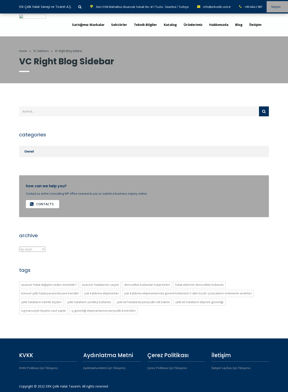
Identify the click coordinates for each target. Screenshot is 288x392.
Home (23, 51)
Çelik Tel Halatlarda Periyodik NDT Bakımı (143, 302)
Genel (29, 151)
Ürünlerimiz (193, 24)
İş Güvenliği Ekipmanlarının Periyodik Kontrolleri (104, 311)
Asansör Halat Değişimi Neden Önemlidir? (48, 285)
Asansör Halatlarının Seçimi (100, 285)
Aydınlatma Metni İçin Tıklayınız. (104, 368)
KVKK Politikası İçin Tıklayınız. (38, 368)
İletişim (255, 24)
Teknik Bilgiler (145, 24)
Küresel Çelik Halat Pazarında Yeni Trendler (50, 293)
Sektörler (119, 24)
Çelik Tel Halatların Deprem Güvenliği (199, 302)
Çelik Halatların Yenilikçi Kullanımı (89, 302)
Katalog (170, 24)
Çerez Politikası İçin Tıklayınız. (167, 368)
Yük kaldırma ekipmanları (101, 293)
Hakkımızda (218, 24)
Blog (239, 24)
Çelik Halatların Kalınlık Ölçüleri (41, 302)
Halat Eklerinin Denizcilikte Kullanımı (199, 285)
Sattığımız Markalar (88, 24)
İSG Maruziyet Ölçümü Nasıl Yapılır (43, 311)
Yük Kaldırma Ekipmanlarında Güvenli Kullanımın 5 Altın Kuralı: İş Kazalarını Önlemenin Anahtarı (188, 293)
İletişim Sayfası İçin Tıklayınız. (231, 368)
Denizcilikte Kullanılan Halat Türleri (147, 285)
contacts (45, 204)
